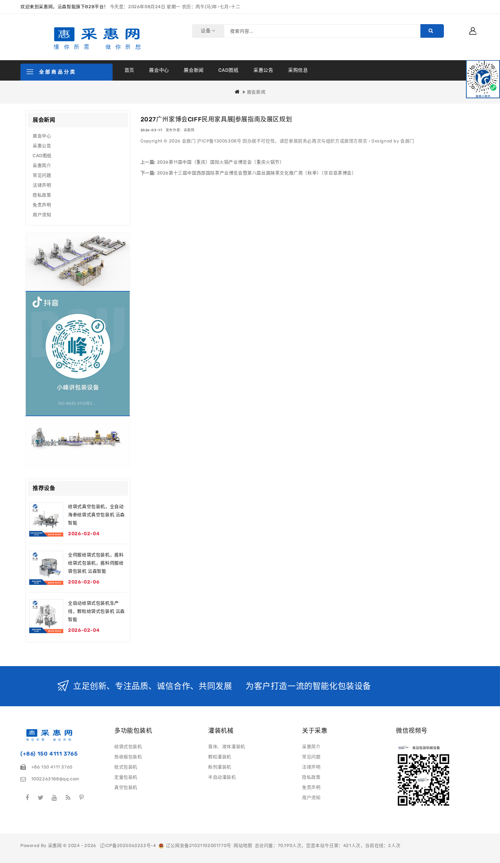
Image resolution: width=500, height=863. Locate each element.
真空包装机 (125, 787)
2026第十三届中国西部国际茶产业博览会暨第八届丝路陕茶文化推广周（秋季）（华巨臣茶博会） (256, 172)
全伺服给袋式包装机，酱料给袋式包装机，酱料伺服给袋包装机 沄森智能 (95, 563)
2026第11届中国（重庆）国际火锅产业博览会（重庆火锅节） (220, 162)
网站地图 (243, 845)
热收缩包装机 (128, 756)
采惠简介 (42, 165)
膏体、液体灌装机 (226, 746)
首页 (129, 70)
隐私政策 (42, 195)
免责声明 (42, 204)
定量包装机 (125, 777)
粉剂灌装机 (219, 766)
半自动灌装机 (222, 777)
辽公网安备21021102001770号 (197, 845)
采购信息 (298, 70)
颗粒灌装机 (219, 756)
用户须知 (42, 214)
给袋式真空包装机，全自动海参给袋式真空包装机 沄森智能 (96, 514)
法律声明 (42, 185)
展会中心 (159, 70)
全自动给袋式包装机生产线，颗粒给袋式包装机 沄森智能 (96, 611)
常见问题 (42, 175)
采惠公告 (263, 70)
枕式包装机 (125, 766)
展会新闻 (193, 70)
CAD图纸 (228, 70)
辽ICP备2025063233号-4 (128, 845)
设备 (206, 31)
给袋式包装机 (128, 746)
